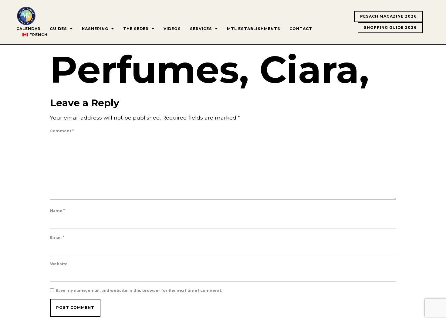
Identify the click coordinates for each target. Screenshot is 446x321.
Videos (172, 28)
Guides (58, 28)
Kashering (95, 28)
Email (57, 237)
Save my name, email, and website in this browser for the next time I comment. (139, 290)
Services (201, 28)
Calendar (28, 28)
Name (57, 211)
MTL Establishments (253, 28)
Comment (62, 131)
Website (59, 264)
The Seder (136, 28)
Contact (300, 28)
